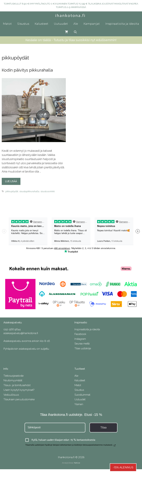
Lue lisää (11, 181)
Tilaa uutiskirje (82, 348)
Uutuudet (61, 23)
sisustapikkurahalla (29, 191)
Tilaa (103, 427)
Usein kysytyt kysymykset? (18, 389)
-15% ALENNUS (123, 467)
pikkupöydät (11, 191)
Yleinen (78, 404)
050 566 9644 (12, 329)
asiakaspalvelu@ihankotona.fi (20, 333)
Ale (75, 23)
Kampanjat (91, 23)
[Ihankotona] (71, 15)
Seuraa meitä (82, 343)
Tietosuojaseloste (13, 375)
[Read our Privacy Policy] (115, 445)
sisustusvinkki (48, 191)
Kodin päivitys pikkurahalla (27, 70)
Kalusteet (41, 23)
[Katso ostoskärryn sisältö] (66, 32)
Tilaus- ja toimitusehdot (16, 385)
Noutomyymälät (12, 380)
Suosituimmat (82, 394)
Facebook (80, 334)
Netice (77, 462)
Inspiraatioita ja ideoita (122, 23)
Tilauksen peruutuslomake (19, 399)
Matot (7, 23)
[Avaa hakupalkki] (75, 32)
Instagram (80, 338)
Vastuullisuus (11, 394)
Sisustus (23, 23)
